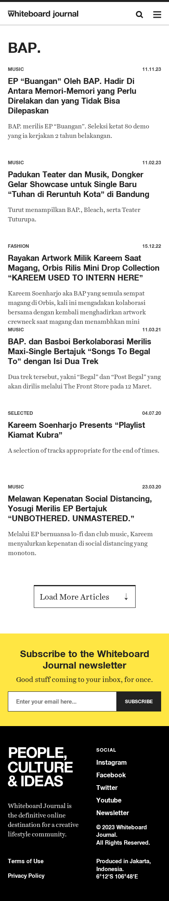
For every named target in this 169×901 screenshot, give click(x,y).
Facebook (111, 775)
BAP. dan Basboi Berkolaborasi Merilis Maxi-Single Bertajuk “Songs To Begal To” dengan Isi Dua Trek (79, 351)
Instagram (111, 762)
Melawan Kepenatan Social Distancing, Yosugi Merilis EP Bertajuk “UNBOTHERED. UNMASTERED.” (80, 508)
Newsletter (112, 813)
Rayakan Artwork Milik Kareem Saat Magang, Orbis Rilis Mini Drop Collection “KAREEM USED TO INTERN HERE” (84, 267)
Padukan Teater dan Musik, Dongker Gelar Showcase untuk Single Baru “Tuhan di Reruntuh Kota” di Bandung (78, 184)
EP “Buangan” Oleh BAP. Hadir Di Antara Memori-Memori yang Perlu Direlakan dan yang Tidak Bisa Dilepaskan (72, 95)
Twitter (107, 787)
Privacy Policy (26, 875)
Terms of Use (26, 861)
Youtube (108, 800)
